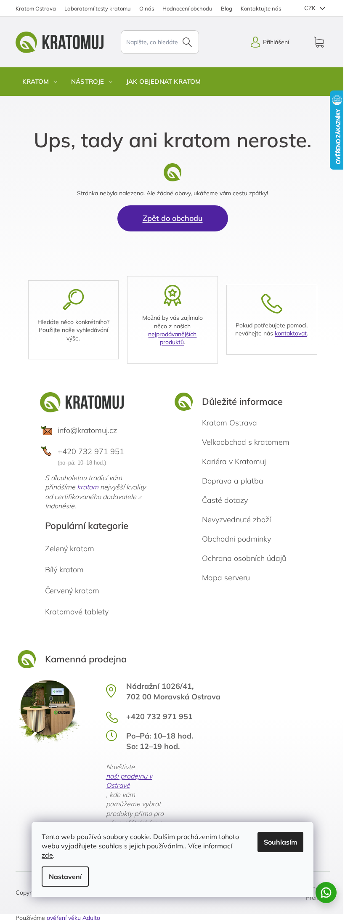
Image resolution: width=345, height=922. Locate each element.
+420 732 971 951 (91, 451)
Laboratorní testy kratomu (97, 8)
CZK (310, 8)
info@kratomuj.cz (87, 430)
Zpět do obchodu (173, 218)
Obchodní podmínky (236, 539)
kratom (87, 487)
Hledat (187, 42)
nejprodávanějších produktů (172, 338)
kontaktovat (291, 333)
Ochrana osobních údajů (244, 558)
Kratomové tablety (77, 611)
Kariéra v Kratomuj (234, 461)
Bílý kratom (64, 569)
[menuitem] (40, 81)
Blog (226, 8)
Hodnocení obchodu (187, 8)
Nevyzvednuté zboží (236, 519)
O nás (146, 8)
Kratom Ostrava (36, 8)
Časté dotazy (225, 500)
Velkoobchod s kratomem (245, 442)
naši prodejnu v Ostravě (129, 780)
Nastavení (65, 876)
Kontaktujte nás (261, 8)
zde (47, 855)
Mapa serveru (226, 577)
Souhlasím (280, 842)
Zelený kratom (69, 548)
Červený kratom (72, 590)
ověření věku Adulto (73, 918)
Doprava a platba (232, 481)
